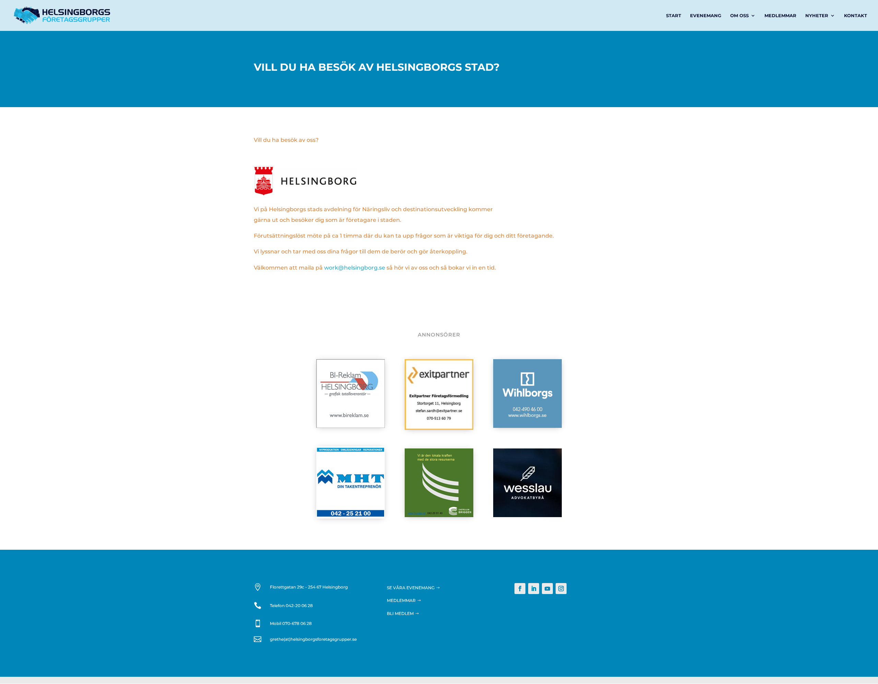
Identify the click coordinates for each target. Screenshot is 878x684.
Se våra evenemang (411, 587)
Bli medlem (400, 613)
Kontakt (855, 15)
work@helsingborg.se (354, 267)
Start (673, 15)
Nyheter (816, 15)
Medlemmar (780, 15)
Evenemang (705, 15)
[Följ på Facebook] (519, 588)
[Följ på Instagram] (561, 588)
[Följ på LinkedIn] (533, 588)
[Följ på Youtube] (547, 588)
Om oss (739, 15)
